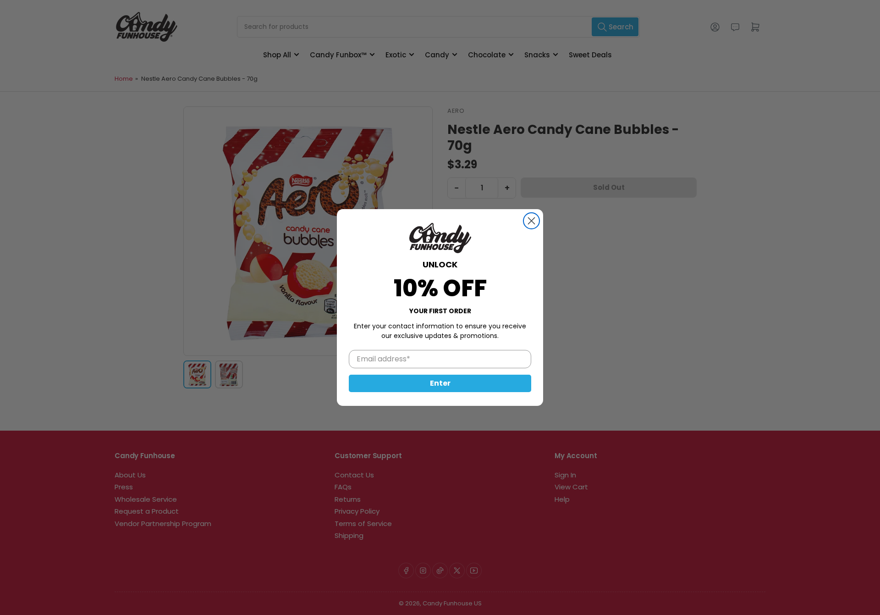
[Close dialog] (531, 221)
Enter (440, 383)
